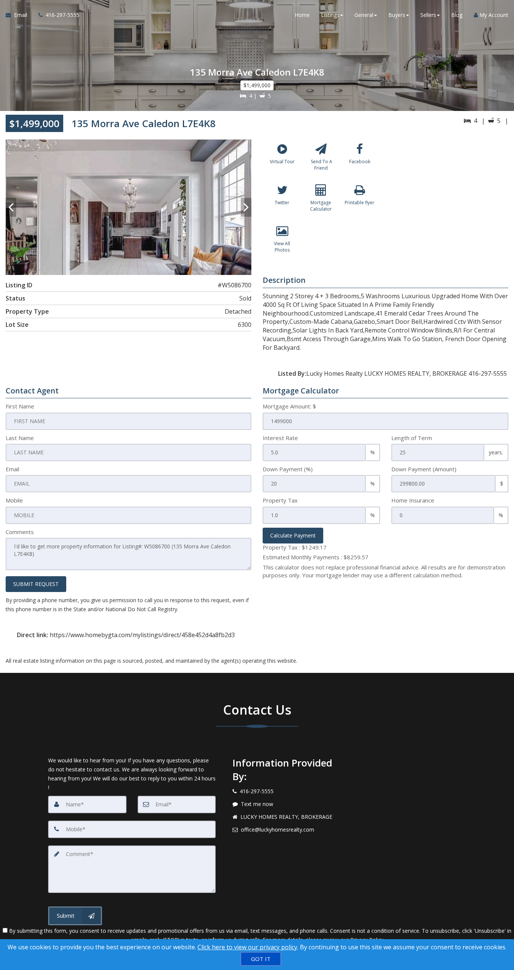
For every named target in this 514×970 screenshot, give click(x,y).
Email (12, 469)
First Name (20, 406)
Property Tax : (295, 547)
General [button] (363, 14)
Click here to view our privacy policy (247, 947)
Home (302, 14)
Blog (456, 14)
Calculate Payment (293, 535)
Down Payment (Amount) (423, 469)
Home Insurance (412, 500)
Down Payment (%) (288, 469)
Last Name (20, 438)
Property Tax (280, 500)
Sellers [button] (428, 14)
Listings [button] (330, 14)
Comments (20, 532)
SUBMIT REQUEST (36, 583)
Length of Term (411, 438)
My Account (493, 14)
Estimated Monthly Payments (315, 557)
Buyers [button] (396, 14)
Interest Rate (280, 438)
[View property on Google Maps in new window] (449, 196)
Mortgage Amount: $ (289, 406)
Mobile (14, 500)
